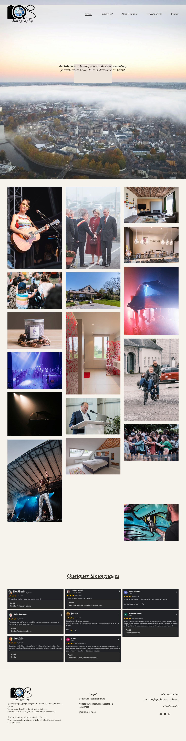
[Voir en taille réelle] (34, 228)
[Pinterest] (169, 714)
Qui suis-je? (107, 14)
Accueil (88, 14)
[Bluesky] (165, 714)
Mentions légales (87, 712)
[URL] (161, 714)
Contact (175, 14)
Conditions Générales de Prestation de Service (96, 705)
